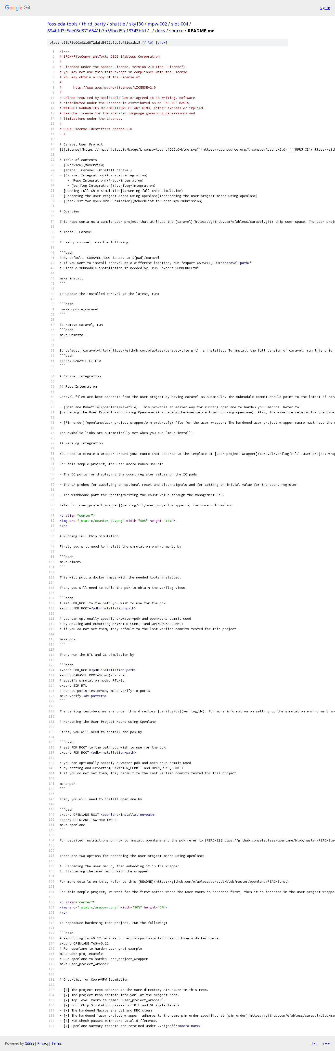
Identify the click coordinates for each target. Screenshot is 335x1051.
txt (314, 1043)
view (162, 42)
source (176, 31)
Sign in (325, 7)
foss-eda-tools (62, 24)
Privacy (43, 1043)
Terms (57, 1043)
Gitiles (29, 1043)
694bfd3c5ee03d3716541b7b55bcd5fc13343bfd (96, 31)
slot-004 (179, 24)
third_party (94, 24)
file (148, 42)
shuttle (117, 24)
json (326, 1043)
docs (160, 31)
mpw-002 (157, 24)
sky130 (136, 24)
